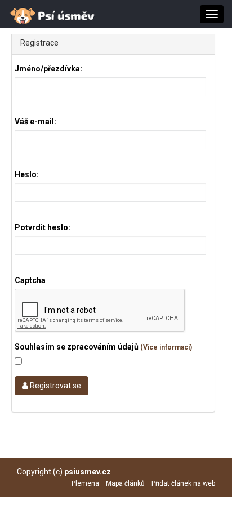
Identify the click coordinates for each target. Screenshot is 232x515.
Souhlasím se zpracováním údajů (103, 346)
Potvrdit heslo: (42, 227)
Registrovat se (54, 385)
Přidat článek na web (183, 483)
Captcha (30, 280)
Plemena (85, 483)
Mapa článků (125, 483)
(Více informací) (166, 347)
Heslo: (27, 174)
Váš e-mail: (35, 121)
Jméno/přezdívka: (48, 68)
